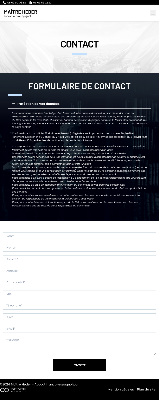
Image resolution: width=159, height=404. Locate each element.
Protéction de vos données (38, 104)
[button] (153, 13)
